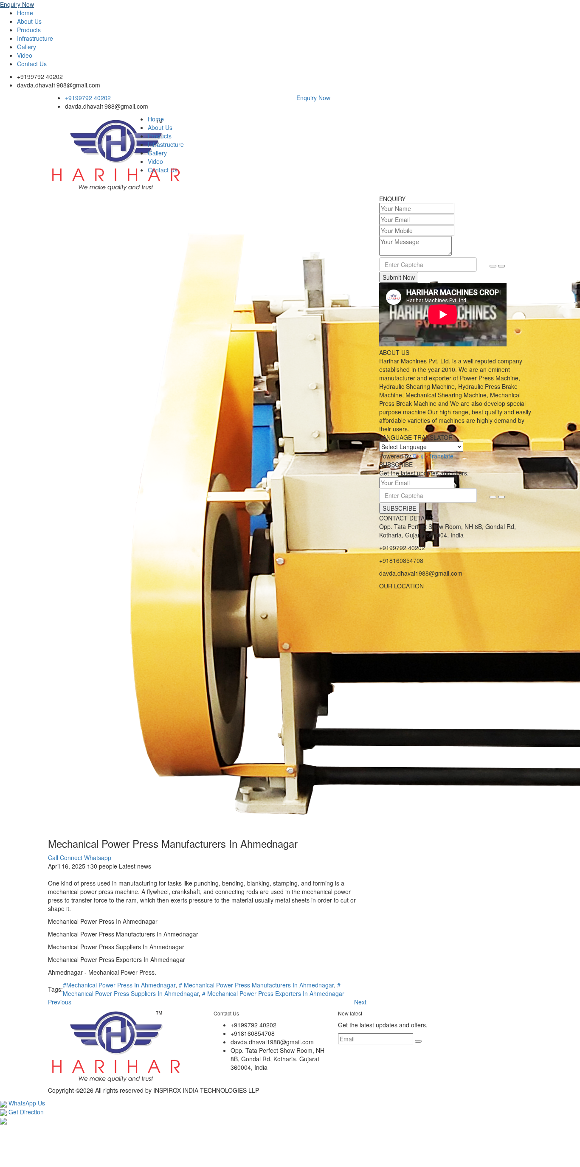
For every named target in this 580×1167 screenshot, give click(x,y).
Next (360, 1002)
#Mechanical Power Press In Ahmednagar (119, 985)
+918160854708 (401, 560)
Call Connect (65, 857)
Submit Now (399, 277)
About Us (29, 21)
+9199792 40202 (40, 76)
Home (25, 12)
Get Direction (25, 1112)
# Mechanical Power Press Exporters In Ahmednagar (273, 993)
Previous (59, 1002)
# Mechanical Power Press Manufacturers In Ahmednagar (256, 985)
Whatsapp (97, 857)
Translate (440, 456)
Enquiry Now (17, 4)
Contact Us (32, 63)
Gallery (26, 46)
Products (29, 29)
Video (24, 55)
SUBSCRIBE (399, 508)
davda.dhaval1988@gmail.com (58, 85)
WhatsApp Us (26, 1103)
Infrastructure (35, 38)
